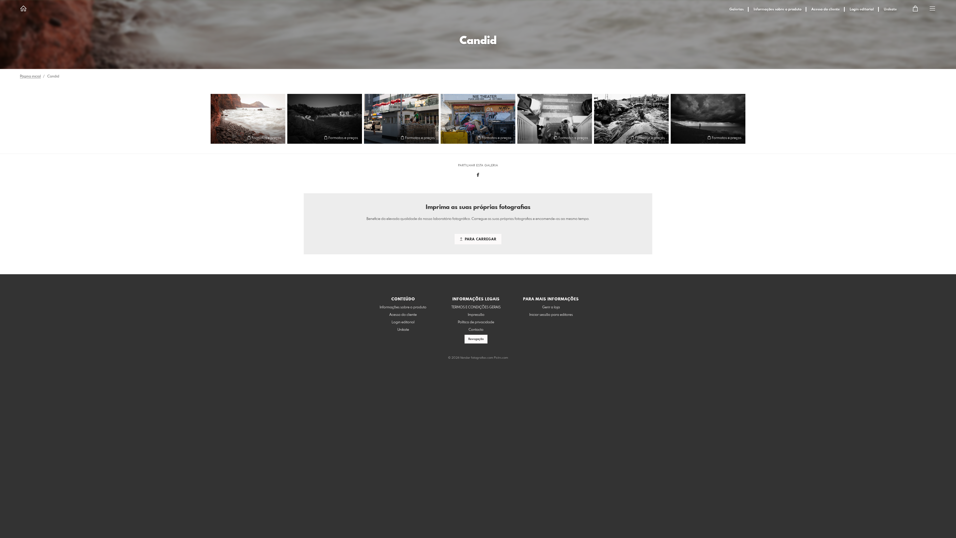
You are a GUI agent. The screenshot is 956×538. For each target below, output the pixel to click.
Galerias (736, 9)
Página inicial (30, 76)
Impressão (476, 315)
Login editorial (862, 9)
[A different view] (708, 119)
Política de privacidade (476, 322)
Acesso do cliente (825, 9)
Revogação (476, 339)
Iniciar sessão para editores (551, 315)
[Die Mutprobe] (324, 119)
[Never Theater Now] (478, 119)
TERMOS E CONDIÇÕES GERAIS (476, 307)
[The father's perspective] (554, 119)
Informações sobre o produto (777, 9)
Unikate (890, 9)
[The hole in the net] (631, 119)
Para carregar (480, 239)
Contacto (476, 330)
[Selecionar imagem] (217, 138)
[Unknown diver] (248, 119)
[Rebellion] (401, 119)
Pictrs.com (501, 357)
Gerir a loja (551, 307)
